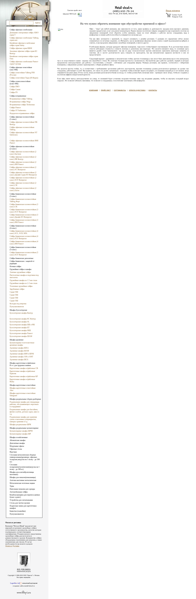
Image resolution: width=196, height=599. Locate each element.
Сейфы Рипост (15, 107)
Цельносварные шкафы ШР (20, 434)
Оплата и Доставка (12, 546)
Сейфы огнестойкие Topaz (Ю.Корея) (24, 78)
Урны (12, 486)
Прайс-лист (106, 90)
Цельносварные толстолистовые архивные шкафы (22, 344)
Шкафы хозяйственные (19, 437)
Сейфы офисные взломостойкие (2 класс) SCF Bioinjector (23, 179)
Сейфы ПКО (14, 86)
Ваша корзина (173, 10)
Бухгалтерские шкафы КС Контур (23, 319)
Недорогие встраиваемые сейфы (22, 113)
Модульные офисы (17, 446)
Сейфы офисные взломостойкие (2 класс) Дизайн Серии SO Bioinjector (23, 173)
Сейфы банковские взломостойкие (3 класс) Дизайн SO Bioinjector (24, 216)
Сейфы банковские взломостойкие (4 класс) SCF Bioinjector (24, 237)
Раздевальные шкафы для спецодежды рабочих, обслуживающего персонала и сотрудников (24, 404)
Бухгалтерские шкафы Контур (21, 313)
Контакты (153, 90)
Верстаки (13, 452)
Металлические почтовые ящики (22, 483)
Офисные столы (16, 449)
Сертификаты (120, 90)
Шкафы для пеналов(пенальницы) (23, 477)
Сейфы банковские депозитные (21, 258)
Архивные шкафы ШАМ (19, 351)
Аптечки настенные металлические (23, 480)
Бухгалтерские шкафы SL (19, 322)
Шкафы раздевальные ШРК (20, 424)
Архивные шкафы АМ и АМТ (21, 357)
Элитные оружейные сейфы (20, 272)
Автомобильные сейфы (19, 492)
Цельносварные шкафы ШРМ (21, 431)
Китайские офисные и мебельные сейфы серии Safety (22, 44)
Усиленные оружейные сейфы (21, 286)
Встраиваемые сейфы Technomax (22, 105)
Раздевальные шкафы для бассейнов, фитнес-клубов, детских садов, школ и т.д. (24, 411)
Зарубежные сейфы (17, 289)
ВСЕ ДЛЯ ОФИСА (23, 569)
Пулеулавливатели (17, 306)
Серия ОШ (14, 292)
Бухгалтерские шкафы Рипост (21, 333)
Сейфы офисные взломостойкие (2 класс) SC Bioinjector (23, 168)
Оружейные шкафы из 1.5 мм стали (23, 280)
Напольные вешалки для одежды (22, 489)
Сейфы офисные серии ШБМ (21, 48)
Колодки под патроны (18, 304)
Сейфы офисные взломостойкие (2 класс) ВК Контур (23, 158)
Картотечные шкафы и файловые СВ (24, 368)
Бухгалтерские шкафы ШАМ (21, 336)
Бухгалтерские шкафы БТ (19, 327)
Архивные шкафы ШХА (19, 348)
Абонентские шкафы (17, 440)
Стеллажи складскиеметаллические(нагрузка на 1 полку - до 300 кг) (25, 467)
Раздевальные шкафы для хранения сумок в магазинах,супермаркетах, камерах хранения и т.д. (23, 419)
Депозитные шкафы (17, 443)
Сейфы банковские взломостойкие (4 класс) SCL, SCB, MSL (24, 232)
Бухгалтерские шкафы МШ (20, 330)
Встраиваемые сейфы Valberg (21, 99)
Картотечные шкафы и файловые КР (24, 376)
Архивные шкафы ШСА (19, 359)
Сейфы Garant (15, 89)
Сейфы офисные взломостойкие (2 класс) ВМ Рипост (23, 163)
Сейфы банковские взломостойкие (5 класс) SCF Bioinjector (24, 253)
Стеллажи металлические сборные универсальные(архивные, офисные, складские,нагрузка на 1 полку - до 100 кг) (25, 458)
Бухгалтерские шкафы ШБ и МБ (22, 325)
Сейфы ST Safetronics (18, 110)
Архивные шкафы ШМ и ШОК (22, 354)
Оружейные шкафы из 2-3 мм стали (23, 283)
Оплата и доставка (137, 90)
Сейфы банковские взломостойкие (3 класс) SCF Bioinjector (24, 211)
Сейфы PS (14, 92)
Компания (93, 90)
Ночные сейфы (15, 266)
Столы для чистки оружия (20, 503)
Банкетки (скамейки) (18, 511)
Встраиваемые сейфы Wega (20, 102)
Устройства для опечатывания (21, 500)
